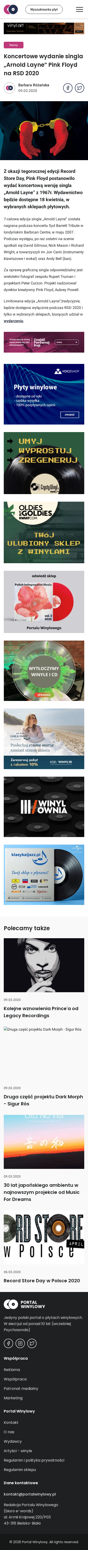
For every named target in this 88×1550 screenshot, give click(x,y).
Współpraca (15, 1379)
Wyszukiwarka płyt (44, 9)
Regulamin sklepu (20, 1469)
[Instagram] (20, 1343)
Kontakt (11, 1422)
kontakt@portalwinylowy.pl (30, 1494)
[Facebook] (8, 1343)
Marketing (13, 1398)
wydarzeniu (13, 321)
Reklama (12, 1369)
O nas (9, 1432)
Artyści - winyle (18, 1451)
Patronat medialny (21, 1388)
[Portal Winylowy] (11, 9)
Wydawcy (13, 1441)
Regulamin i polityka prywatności (34, 1460)
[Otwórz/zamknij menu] (79, 9)
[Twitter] (32, 1343)
